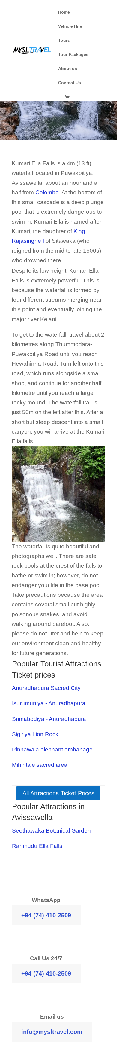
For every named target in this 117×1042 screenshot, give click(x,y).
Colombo (47, 192)
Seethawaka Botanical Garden (51, 830)
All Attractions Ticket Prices (58, 793)
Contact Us (69, 83)
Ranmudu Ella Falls (37, 846)
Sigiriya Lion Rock (36, 734)
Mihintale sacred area (40, 765)
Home (64, 12)
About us (67, 68)
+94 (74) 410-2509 (46, 915)
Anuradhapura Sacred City (46, 688)
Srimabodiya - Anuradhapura (49, 719)
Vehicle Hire (70, 26)
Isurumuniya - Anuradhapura (49, 703)
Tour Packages (73, 54)
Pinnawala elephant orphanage (52, 749)
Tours (64, 40)
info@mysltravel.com (51, 1031)
